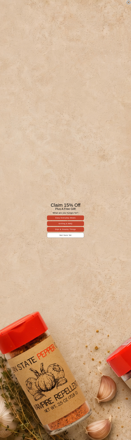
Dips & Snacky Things (65, 229)
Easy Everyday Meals (65, 218)
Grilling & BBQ (65, 224)
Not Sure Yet (66, 235)
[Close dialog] (128, 2)
